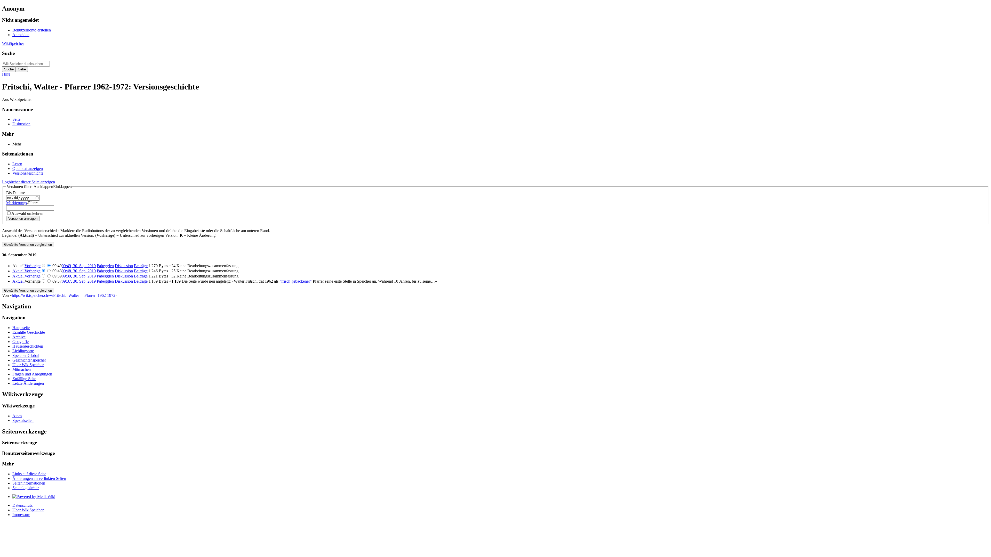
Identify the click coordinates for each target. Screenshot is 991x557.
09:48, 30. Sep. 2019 (79, 271)
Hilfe (6, 74)
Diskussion (124, 266)
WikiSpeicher (13, 43)
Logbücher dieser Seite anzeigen (28, 182)
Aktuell (18, 271)
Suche (8, 53)
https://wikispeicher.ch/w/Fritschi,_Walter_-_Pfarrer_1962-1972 (63, 295)
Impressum (21, 514)
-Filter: (22, 203)
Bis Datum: (15, 193)
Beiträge (141, 266)
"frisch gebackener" (295, 281)
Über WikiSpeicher (28, 510)
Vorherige (33, 266)
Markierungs (16, 203)
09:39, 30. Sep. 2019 (79, 276)
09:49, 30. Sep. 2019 (79, 266)
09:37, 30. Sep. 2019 (79, 281)
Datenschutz (22, 505)
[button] (39, 186)
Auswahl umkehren (27, 213)
